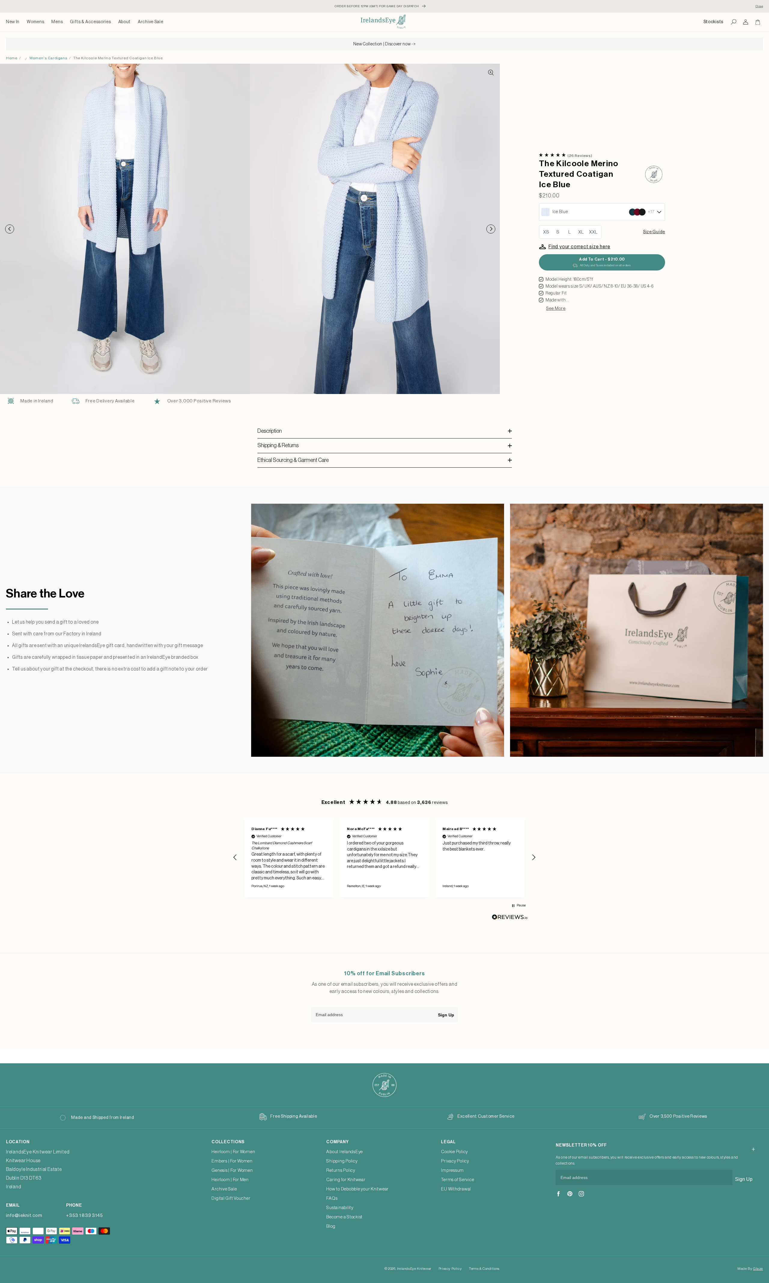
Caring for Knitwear (345, 1180)
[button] (35, 22)
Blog (330, 1226)
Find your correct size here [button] (579, 246)
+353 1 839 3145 (84, 1215)
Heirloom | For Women (233, 1152)
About (124, 22)
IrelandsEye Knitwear (414, 1268)
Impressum (452, 1170)
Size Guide (654, 232)
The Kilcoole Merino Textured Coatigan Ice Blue (118, 58)
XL (581, 232)
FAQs (331, 1198)
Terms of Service (457, 1180)
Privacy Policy (455, 1161)
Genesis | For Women (232, 1170)
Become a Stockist (344, 1217)
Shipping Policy (341, 1161)
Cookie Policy (454, 1152)
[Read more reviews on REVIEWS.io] (510, 918)
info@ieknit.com (24, 1215)
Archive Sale (150, 22)
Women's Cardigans (48, 58)
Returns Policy (340, 1170)
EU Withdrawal (456, 1189)
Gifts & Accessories (90, 22)
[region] (384, 857)
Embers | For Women (232, 1161)
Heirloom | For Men (230, 1180)
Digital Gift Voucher (230, 1198)
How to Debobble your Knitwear (357, 1189)
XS (546, 232)
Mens (57, 22)
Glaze (758, 1268)
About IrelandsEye (344, 1152)
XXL (593, 232)
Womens (35, 22)
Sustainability (340, 1207)
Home (11, 58)
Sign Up (446, 1015)
